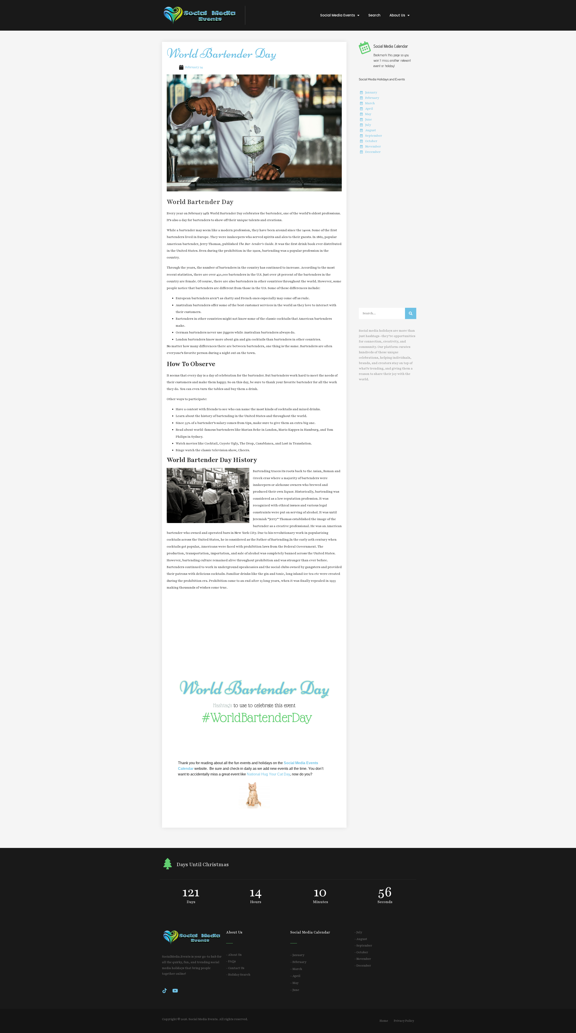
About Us (397, 15)
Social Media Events (337, 15)
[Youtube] (175, 990)
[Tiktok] (164, 990)
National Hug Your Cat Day (268, 774)
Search (374, 15)
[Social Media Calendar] (364, 47)
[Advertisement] (254, 634)
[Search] (410, 313)
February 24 (194, 67)
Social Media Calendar (391, 46)
